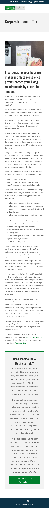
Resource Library (21, 343)
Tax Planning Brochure (34, 337)
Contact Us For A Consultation (24, 480)
